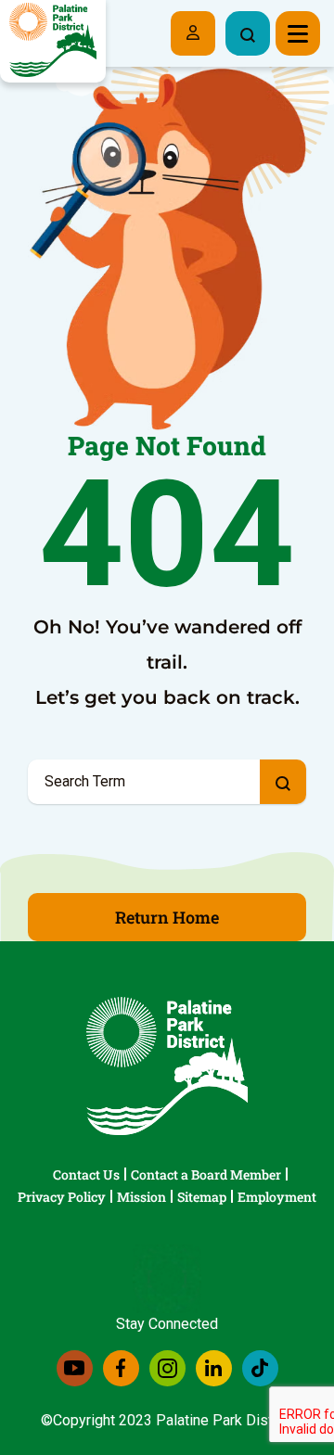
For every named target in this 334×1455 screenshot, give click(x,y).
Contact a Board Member (206, 1174)
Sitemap (201, 1197)
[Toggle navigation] (298, 33)
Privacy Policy (62, 1197)
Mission (141, 1197)
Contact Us (86, 1174)
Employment (277, 1197)
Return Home (167, 917)
